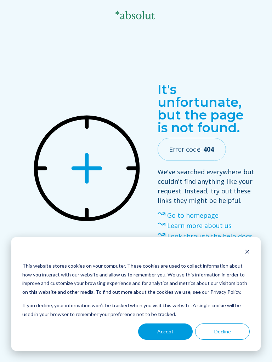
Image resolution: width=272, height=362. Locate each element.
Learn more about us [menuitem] (199, 225)
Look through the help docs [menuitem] (209, 236)
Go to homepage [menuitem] (193, 215)
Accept (165, 331)
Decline (222, 331)
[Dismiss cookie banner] (247, 252)
